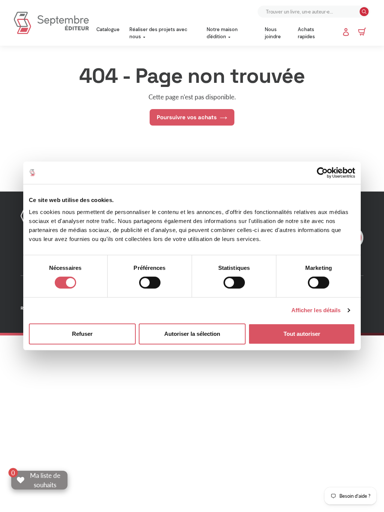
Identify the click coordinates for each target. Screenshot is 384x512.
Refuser (82, 334)
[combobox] (309, 11)
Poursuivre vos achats (187, 117)
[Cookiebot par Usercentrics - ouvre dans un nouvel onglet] (322, 172)
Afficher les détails (316, 310)
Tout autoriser (302, 334)
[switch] (149, 283)
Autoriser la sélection (192, 334)
